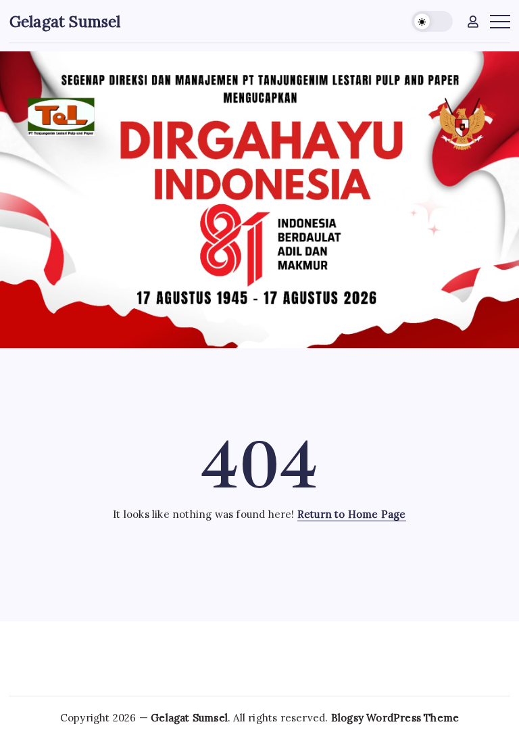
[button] (432, 21)
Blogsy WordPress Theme (395, 717)
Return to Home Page (351, 514)
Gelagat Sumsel (65, 21)
